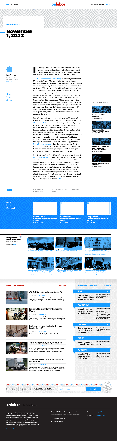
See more (62, 285)
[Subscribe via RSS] (107, 4)
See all (14, 244)
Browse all (9, 213)
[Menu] (7, 4)
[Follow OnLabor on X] (109, 4)
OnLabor (59, 4)
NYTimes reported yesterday (49, 79)
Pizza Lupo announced (42, 144)
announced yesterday (42, 157)
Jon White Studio (100, 415)
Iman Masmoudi (11, 75)
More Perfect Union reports (44, 123)
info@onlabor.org (100, 412)
